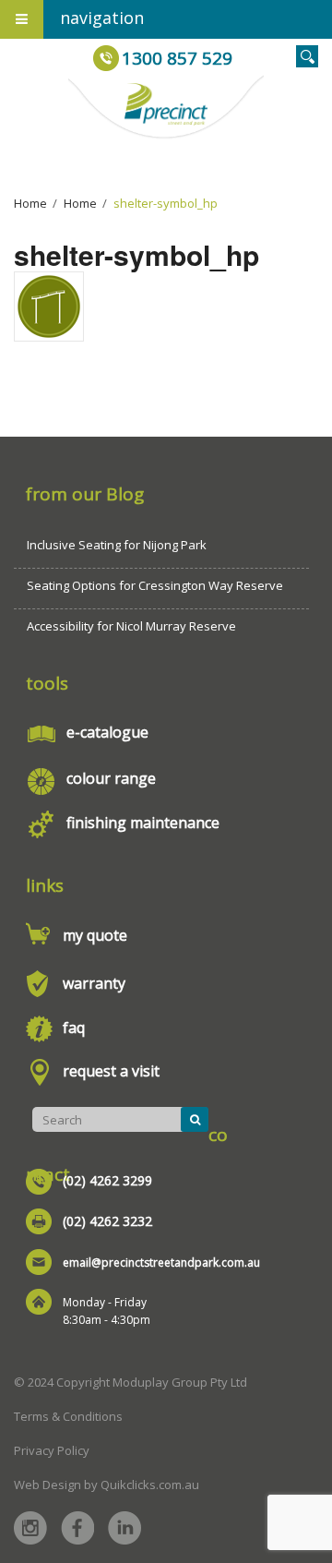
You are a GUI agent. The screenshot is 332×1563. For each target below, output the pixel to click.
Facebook (77, 1528)
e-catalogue (107, 732)
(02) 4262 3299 (107, 1180)
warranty (94, 983)
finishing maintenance (142, 822)
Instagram (30, 1528)
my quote (95, 935)
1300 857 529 (177, 58)
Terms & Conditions (68, 1416)
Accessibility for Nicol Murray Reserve (131, 626)
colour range (111, 778)
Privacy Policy (51, 1450)
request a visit (111, 1071)
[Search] (194, 1119)
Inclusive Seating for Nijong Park (117, 544)
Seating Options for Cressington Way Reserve (155, 585)
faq (74, 1027)
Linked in (124, 1528)
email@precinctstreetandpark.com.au (161, 1262)
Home (30, 203)
